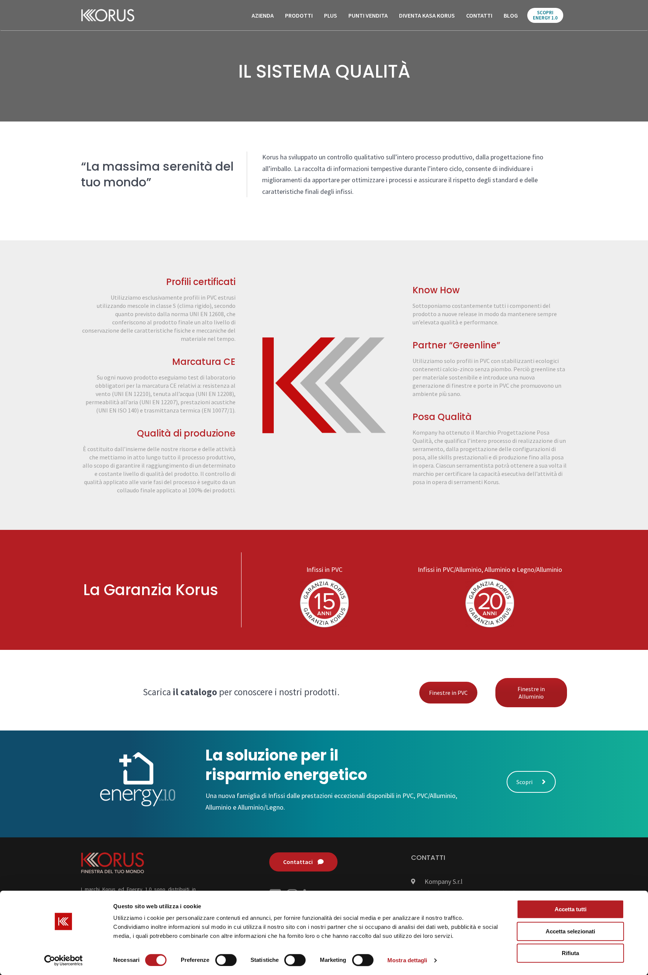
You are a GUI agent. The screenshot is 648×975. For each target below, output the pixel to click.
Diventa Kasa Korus (427, 15)
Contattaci (298, 862)
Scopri (524, 782)
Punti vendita (368, 15)
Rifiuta (570, 953)
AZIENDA (263, 15)
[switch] (226, 960)
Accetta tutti (570, 909)
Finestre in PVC (448, 692)
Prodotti (299, 15)
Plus (330, 15)
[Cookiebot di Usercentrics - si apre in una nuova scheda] (63, 960)
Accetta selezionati (570, 931)
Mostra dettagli (407, 960)
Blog (511, 15)
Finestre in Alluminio (531, 692)
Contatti (479, 15)
